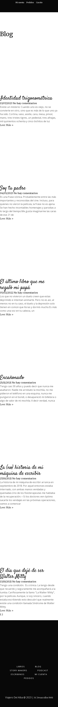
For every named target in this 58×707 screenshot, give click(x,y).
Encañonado (12, 378)
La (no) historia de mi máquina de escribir (21, 470)
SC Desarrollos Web (43, 697)
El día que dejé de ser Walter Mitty (22, 573)
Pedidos (30, 2)
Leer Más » (6, 125)
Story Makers (18, 670)
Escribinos (18, 674)
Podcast (42, 670)
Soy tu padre (13, 188)
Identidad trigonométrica (26, 98)
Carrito (39, 2)
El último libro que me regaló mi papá (22, 285)
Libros (21, 666)
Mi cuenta (19, 2)
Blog (38, 666)
